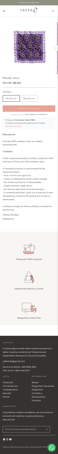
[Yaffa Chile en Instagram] (7, 439)
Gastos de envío (17, 114)
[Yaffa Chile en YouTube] (10, 439)
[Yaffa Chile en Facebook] (4, 439)
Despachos (8, 219)
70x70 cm (11, 98)
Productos (8, 382)
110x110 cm (29, 98)
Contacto (36, 400)
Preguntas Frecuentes (43, 386)
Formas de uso (10, 386)
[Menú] (4, 11)
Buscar (35, 382)
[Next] (55, 48)
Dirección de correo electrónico (19, 426)
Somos (6, 397)
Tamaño (7, 92)
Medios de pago (11, 214)
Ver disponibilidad (13, 126)
